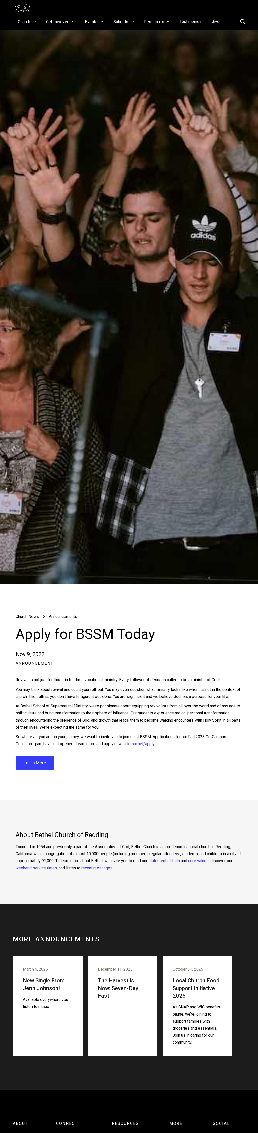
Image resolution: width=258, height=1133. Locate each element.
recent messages (96, 868)
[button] (27, 21)
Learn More (35, 762)
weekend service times (36, 868)
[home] (24, 6)
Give (215, 21)
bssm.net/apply (140, 743)
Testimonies (191, 21)
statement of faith (164, 860)
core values (198, 860)
